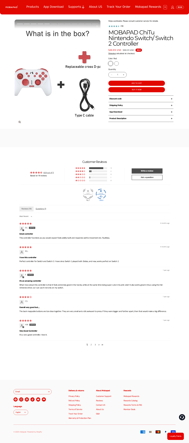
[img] (25, 223)
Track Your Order (76, 413)
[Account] (172, 7)
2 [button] (91, 344)
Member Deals (129, 409)
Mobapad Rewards (131, 396)
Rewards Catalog (130, 400)
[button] (18, 73)
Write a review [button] (147, 170)
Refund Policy (74, 400)
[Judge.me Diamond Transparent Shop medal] (101, 194)
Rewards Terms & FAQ (133, 405)
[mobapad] (11, 7)
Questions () (41, 208)
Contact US (100, 405)
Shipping (111, 53)
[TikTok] (33, 399)
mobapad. (23, 432)
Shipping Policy (75, 405)
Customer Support (103, 396)
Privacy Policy (74, 396)
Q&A (98, 413)
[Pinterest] (27, 399)
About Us (100, 409)
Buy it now (136, 89)
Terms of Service (75, 409)
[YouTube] (38, 399)
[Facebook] (16, 399)
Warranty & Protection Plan (80, 418)
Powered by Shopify (34, 432)
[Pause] (97, 26)
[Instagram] (21, 399)
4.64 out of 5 (48, 172)
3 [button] (95, 344)
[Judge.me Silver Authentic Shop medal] (88, 194)
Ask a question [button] (147, 177)
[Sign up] (48, 391)
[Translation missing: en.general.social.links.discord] (44, 399)
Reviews (99, 400)
